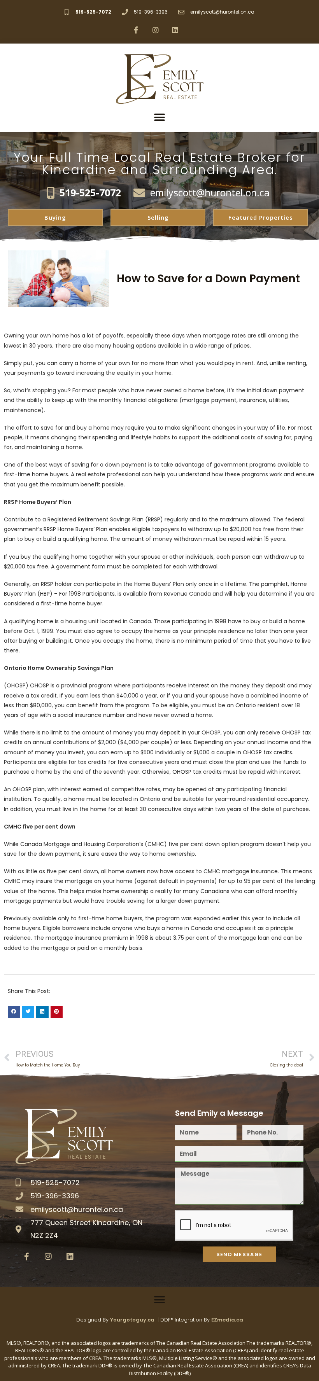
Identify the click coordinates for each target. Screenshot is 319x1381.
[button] (159, 117)
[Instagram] (155, 30)
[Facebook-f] (135, 30)
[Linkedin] (175, 30)
